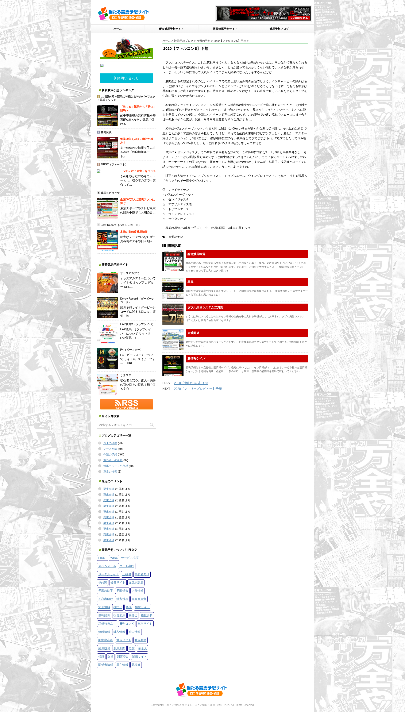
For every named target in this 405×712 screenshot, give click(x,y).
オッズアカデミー (131, 273)
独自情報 (134, 632)
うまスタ (125, 375)
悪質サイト (142, 607)
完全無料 (104, 607)
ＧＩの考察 (110, 443)
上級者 (126, 574)
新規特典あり (107, 623)
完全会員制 (139, 599)
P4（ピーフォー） (131, 349)
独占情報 (119, 632)
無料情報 (104, 632)
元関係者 (122, 590)
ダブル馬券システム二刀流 (205, 307)
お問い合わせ (128, 78)
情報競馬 (104, 615)
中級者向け (142, 574)
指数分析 (147, 615)
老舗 (132, 648)
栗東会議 (108, 488)
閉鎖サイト (139, 656)
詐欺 (110, 656)
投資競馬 (119, 615)
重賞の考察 (110, 471)
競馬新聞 (119, 648)
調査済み (123, 656)
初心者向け (105, 599)
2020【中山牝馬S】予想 (191, 383)
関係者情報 (105, 664)
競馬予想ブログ (279, 28)
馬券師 (136, 664)
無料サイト (145, 623)
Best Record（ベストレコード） (121, 225)
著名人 (142, 648)
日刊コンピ (126, 623)
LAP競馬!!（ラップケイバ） (137, 324)
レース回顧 (110, 448)
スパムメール (107, 566)
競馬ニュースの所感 (115, 465)
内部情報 (137, 590)
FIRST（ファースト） (114, 164)
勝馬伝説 (106, 132)
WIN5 (114, 557)
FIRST (102, 557)
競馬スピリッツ (110, 193)
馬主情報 (122, 664)
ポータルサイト (108, 574)
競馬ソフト (123, 640)
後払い (117, 607)
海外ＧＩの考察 (113, 460)
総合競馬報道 (196, 254)
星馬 (190, 282)
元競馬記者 (136, 582)
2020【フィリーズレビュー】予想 (198, 388)
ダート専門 (126, 566)
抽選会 (133, 615)
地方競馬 (122, 599)
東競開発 (193, 333)
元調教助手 (105, 590)
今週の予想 (110, 454)
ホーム (117, 28)
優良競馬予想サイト (171, 28)
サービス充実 (130, 557)
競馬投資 (104, 648)
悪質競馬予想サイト (225, 28)
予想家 (102, 582)
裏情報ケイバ (196, 358)
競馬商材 (140, 640)
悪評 (129, 607)
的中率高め (105, 640)
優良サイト (118, 582)
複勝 (101, 656)
